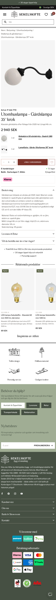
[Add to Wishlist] (52, 162)
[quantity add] (14, 162)
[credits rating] (37, 583)
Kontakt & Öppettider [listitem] (13, 405)
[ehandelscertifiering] (27, 583)
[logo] (25, 14)
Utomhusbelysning (24, 30)
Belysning (11, 30)
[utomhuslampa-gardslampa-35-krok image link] (28, 74)
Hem (3, 30)
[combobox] (30, 22)
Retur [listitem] (46, 405)
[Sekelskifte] (28, 459)
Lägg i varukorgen (32, 162)
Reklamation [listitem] (29, 412)
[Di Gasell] (18, 583)
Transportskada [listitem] (10, 412)
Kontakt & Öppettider (11, 7)
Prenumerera (42, 445)
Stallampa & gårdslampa (11, 34)
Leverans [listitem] (33, 405)
